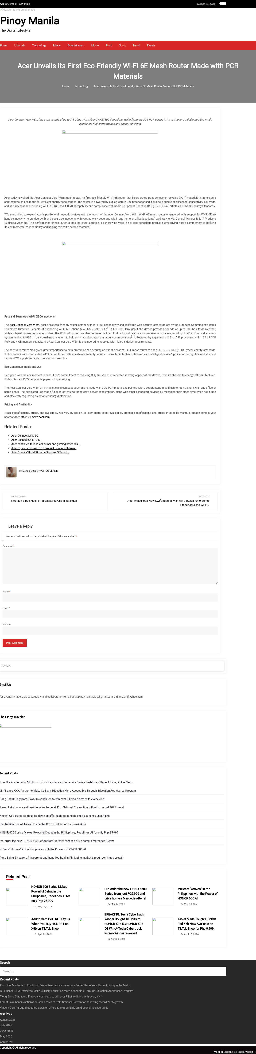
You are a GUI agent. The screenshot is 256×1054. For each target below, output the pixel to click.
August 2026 (7, 1019)
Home (3, 45)
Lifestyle (19, 45)
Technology (39, 45)
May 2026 (6, 1036)
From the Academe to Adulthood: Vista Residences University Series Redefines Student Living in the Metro (65, 985)
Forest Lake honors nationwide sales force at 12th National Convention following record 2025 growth (61, 1002)
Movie (95, 45)
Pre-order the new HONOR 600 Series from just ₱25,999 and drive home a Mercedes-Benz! (125, 893)
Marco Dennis (49, 470)
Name (6, 591)
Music (57, 45)
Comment (8, 546)
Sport (122, 45)
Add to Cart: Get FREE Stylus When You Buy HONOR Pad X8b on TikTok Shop (50, 923)
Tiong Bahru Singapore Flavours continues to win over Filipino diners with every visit (51, 996)
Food (109, 45)
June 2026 (6, 1031)
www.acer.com (41, 417)
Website (7, 624)
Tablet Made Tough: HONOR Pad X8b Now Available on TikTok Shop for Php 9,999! (197, 923)
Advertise (24, 3)
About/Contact (8, 3)
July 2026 (6, 1025)
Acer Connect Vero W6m (24, 325)
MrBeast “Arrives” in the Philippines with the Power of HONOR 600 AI (198, 893)
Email (6, 608)
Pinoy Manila (29, 20)
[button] (225, 45)
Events (151, 45)
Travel (136, 45)
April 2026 (6, 1042)
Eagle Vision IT (247, 1051)
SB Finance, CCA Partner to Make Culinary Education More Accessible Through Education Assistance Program (66, 991)
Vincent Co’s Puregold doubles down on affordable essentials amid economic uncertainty (54, 1007)
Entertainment (76, 45)
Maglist (219, 1051)
